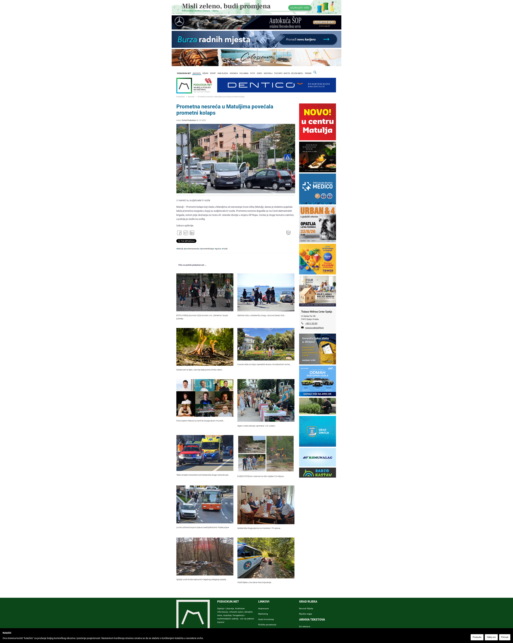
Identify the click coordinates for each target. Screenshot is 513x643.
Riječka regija (305, 614)
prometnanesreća (192, 249)
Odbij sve (491, 637)
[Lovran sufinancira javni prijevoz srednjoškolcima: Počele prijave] (204, 504)
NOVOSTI (197, 73)
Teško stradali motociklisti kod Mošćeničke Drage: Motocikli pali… (203, 475)
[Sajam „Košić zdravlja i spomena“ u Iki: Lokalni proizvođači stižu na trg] (265, 400)
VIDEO (259, 73)
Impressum (263, 608)
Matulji (180, 249)
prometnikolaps (207, 249)
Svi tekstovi (304, 626)
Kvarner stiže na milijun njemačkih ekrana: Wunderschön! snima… (264, 364)
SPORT (213, 73)
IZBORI (205, 73)
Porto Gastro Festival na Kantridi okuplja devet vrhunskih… (200, 421)
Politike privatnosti (267, 625)
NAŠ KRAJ (268, 73)
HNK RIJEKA (222, 73)
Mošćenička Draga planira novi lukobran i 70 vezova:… (259, 528)
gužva (218, 249)
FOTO (252, 73)
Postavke (477, 637)
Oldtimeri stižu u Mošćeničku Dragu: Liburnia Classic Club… (261, 315)
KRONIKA (234, 73)
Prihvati (504, 637)
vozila (225, 249)
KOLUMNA (244, 73)
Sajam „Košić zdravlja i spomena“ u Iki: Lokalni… (256, 426)
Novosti (191, 97)
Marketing (263, 614)
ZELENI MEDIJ (297, 73)
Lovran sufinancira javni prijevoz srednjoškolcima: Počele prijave (202, 527)
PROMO (308, 73)
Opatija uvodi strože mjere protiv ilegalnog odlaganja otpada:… (202, 579)
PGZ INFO (278, 73)
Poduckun (180, 97)
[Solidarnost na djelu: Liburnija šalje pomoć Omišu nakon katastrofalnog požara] (204, 347)
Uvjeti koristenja (266, 619)
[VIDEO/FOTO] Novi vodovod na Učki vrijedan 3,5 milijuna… (261, 476)
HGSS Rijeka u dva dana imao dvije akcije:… (255, 582)
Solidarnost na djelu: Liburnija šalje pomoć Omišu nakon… (199, 370)
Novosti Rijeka (306, 608)
